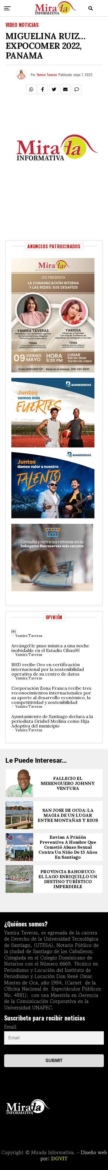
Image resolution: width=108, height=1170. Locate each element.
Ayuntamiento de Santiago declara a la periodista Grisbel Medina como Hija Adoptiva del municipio (52, 721)
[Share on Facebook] (43, 89)
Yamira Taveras (47, 74)
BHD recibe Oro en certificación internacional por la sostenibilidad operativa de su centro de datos (47, 669)
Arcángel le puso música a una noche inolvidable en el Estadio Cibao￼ (50, 648)
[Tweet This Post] (54, 89)
